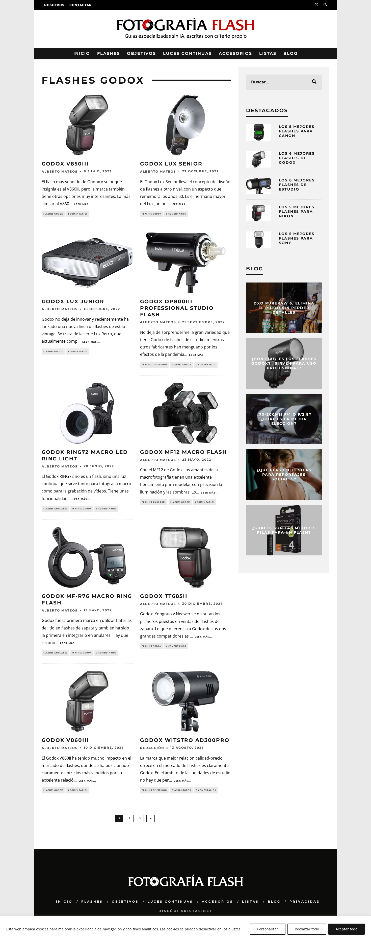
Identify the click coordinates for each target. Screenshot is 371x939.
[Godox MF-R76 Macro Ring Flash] (87, 557)
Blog (290, 53)
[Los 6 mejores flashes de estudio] (258, 186)
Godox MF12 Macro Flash (183, 452)
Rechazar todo (307, 929)
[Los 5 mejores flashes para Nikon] (258, 213)
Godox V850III (65, 164)
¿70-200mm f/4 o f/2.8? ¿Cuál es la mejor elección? (284, 419)
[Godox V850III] (87, 125)
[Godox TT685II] (185, 557)
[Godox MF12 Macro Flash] (185, 413)
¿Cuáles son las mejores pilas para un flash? (284, 530)
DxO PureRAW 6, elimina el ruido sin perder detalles (284, 308)
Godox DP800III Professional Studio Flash (177, 308)
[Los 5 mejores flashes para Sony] (258, 239)
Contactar (80, 5)
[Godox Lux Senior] (185, 125)
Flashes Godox (53, 213)
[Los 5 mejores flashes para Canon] (258, 132)
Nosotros (54, 5)
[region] (185, 927)
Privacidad (304, 901)
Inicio (81, 53)
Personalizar (267, 929)
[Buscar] (325, 5)
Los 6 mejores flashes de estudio (297, 185)
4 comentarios (176, 646)
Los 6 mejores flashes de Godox (297, 158)
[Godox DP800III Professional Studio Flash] (185, 262)
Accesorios (235, 53)
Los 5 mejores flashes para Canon (296, 131)
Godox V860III (65, 740)
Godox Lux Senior (171, 164)
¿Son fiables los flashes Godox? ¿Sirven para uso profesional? (283, 363)
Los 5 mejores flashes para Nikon (296, 211)
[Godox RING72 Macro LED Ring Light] (87, 413)
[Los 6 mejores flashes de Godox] (258, 159)
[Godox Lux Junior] (87, 262)
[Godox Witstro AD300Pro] (185, 701)
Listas (267, 53)
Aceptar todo (346, 929)
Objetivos (141, 53)
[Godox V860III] (87, 701)
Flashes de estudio (154, 364)
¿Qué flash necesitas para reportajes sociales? (284, 474)
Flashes (108, 53)
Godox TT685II (164, 596)
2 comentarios (78, 213)
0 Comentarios (176, 213)
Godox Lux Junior (73, 301)
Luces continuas (187, 53)
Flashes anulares (55, 508)
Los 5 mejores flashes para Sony (296, 238)
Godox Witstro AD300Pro (184, 740)
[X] (317, 5)
